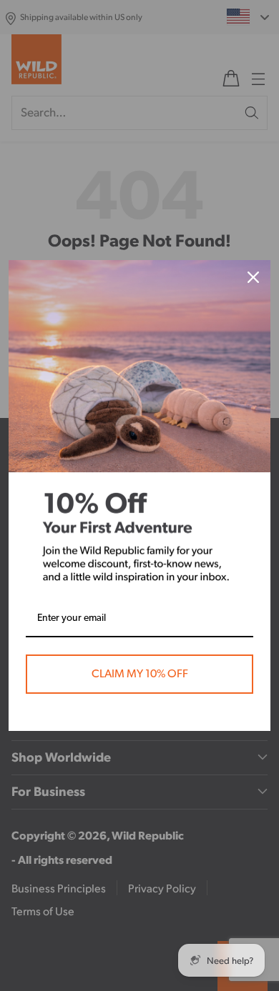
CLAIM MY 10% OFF (140, 673)
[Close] (253, 277)
